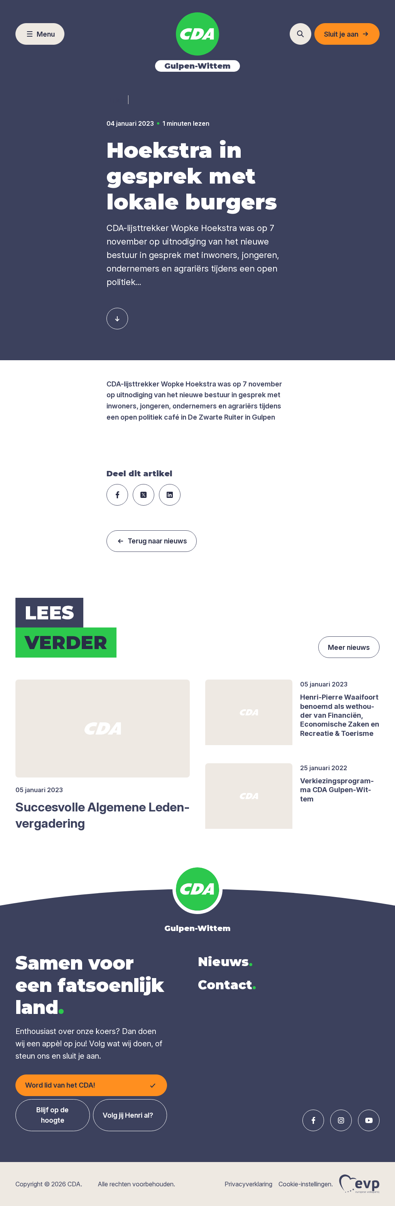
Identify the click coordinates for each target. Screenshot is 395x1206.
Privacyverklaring (248, 1184)
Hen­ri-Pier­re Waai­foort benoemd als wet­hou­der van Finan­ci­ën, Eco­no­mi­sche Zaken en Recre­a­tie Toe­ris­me (339, 715)
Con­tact (227, 984)
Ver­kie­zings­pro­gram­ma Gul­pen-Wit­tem (337, 790)
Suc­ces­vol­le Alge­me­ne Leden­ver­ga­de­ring (102, 815)
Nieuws (225, 961)
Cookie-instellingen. (306, 1184)
